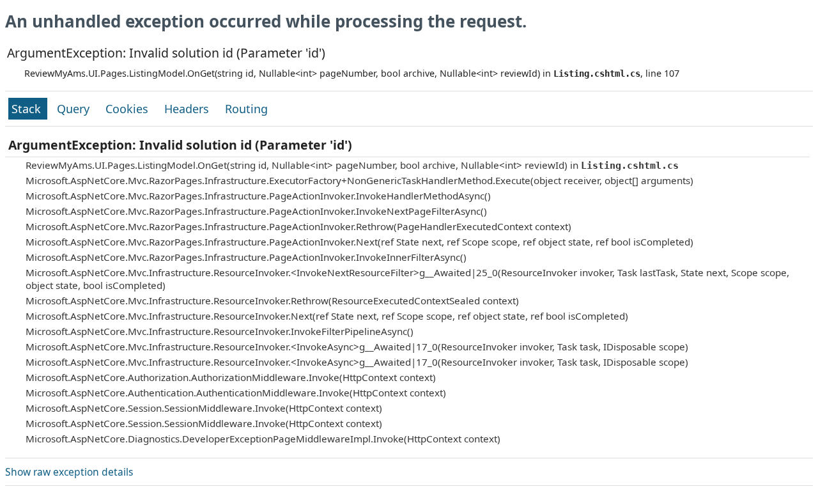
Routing (246, 108)
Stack (28, 108)
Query (75, 108)
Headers (188, 108)
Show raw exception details (69, 472)
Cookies (128, 108)
